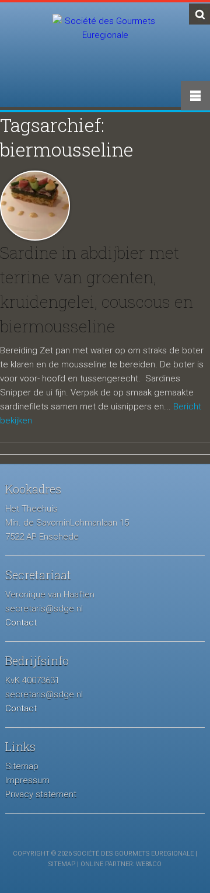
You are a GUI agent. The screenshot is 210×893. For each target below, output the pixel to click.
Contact (21, 622)
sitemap (61, 864)
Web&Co (149, 864)
